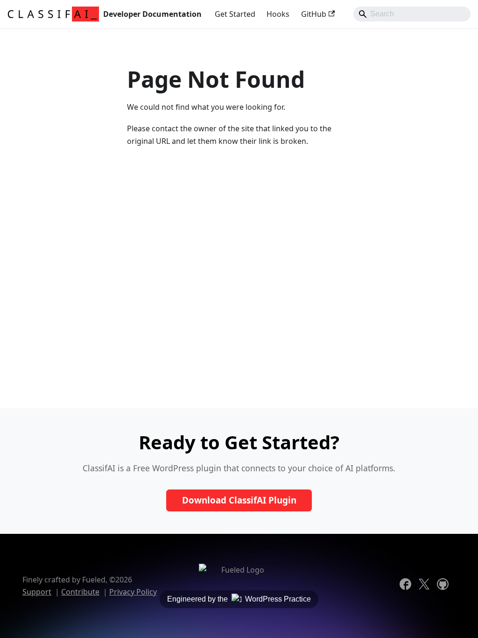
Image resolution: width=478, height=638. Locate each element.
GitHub (313, 14)
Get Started (235, 14)
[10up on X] (427, 587)
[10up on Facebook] (409, 587)
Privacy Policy (133, 592)
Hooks (278, 14)
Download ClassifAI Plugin (239, 500)
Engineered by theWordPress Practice (239, 599)
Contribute (80, 592)
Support (36, 592)
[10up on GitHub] (446, 587)
